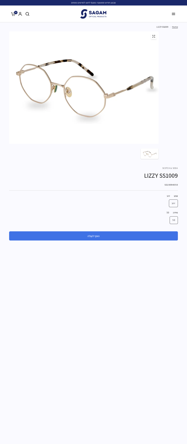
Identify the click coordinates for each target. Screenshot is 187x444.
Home (175, 26)
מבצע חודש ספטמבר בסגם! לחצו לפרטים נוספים (93, 2)
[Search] (27, 13)
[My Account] (20, 13)
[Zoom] (154, 36)
